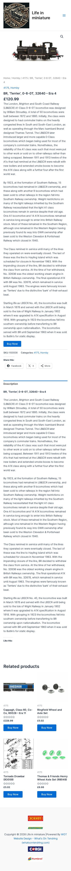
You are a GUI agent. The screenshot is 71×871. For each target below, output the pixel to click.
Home (6, 78)
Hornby (16, 78)
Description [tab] (10, 383)
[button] (62, 37)
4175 (25, 78)
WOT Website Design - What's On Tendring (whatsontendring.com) (40, 838)
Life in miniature (41, 15)
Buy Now (12, 343)
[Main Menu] (64, 15)
